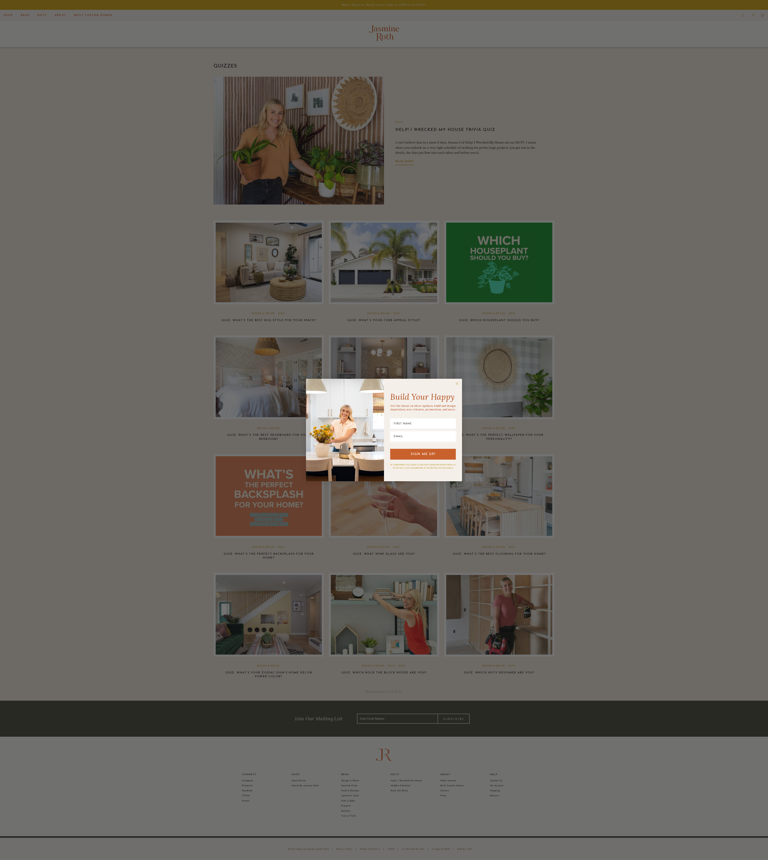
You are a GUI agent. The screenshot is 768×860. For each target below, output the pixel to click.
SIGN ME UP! (423, 454)
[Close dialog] (457, 383)
